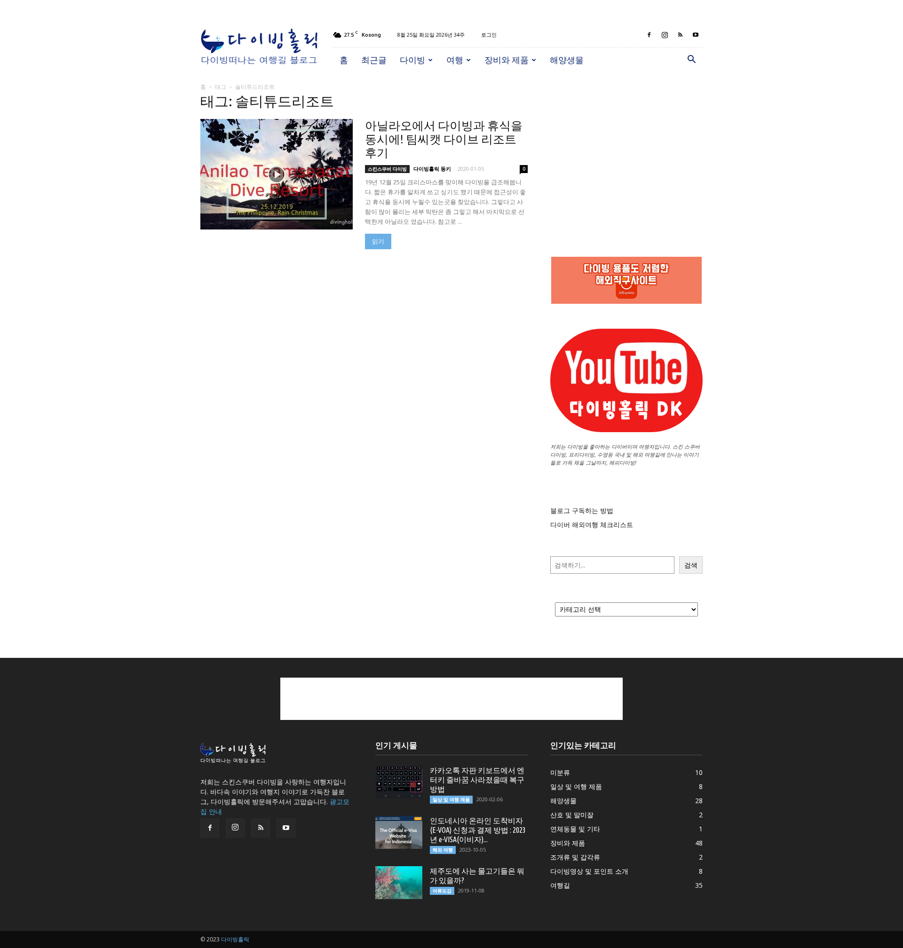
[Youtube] (696, 34)
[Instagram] (664, 34)
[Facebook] (649, 34)
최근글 (374, 59)
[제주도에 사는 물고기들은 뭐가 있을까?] (398, 882)
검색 (690, 565)
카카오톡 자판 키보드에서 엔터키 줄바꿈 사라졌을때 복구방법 (477, 779)
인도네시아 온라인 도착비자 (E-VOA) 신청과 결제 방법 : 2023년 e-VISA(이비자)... (478, 830)
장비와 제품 (506, 59)
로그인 (489, 34)
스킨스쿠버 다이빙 (387, 169)
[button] (691, 60)
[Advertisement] (626, 155)
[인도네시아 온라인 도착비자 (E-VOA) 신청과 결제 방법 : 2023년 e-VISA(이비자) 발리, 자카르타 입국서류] (398, 832)
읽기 (378, 241)
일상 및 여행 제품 (451, 799)
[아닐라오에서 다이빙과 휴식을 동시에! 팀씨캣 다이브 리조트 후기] (276, 174)
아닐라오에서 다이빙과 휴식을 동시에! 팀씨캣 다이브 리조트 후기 (444, 139)
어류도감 (442, 890)
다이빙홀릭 (235, 939)
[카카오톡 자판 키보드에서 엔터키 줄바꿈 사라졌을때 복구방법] (398, 782)
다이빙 (412, 59)
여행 (454, 59)
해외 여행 (443, 849)
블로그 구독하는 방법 (581, 510)
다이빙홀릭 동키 (432, 168)
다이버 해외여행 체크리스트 (591, 524)
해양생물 (567, 59)
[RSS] (680, 34)
